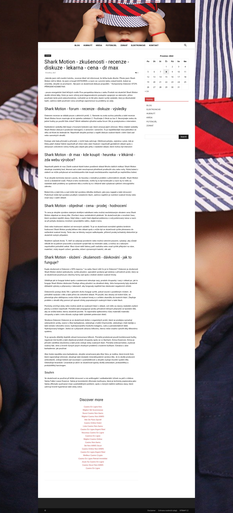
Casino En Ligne (93, 468)
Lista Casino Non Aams (93, 426)
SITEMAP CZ (184, 510)
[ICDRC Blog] (116, 22)
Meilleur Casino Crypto (93, 455)
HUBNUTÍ (87, 45)
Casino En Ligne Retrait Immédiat (92, 458)
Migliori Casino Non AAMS (93, 416)
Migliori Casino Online (93, 439)
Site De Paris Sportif (92, 420)
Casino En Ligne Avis (93, 407)
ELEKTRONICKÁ (138, 45)
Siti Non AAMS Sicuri (93, 445)
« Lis (147, 91)
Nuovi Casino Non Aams (93, 413)
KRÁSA (99, 45)
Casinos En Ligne (92, 436)
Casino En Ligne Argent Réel (93, 429)
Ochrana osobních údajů (167, 510)
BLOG (77, 45)
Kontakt (154, 45)
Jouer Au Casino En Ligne (93, 462)
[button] (185, 45)
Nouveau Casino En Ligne (93, 433)
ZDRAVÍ (123, 45)
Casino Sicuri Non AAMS (92, 465)
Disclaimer (152, 510)
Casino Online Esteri (93, 423)
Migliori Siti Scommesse (93, 410)
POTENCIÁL (111, 45)
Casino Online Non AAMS (93, 449)
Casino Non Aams (92, 442)
